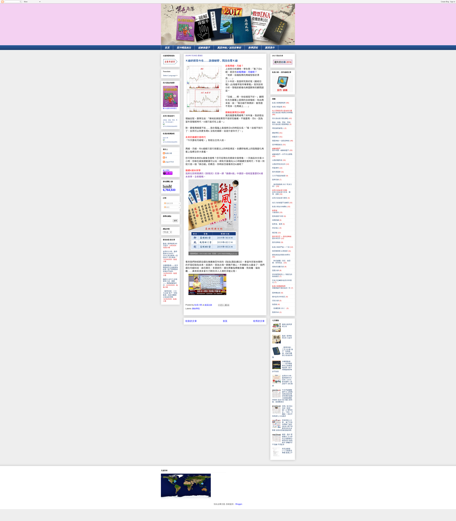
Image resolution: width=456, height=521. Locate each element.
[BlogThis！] (221, 305)
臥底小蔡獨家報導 (278, 103)
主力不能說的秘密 (278, 176)
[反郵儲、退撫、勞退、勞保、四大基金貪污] (164, 124)
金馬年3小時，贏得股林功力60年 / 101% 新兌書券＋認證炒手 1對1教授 (170, 254)
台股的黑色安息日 (278, 164)
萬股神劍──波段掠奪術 (281, 141)
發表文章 (169, 203)
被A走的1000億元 (278, 297)
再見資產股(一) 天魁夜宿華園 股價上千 (287, 451)
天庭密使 (275, 212)
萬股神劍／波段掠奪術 (229, 47)
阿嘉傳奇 (275, 168)
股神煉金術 (276, 293)
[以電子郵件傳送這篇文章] (219, 305)
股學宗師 (275, 180)
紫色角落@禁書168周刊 (281, 255)
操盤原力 (275, 137)
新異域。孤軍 (277, 224)
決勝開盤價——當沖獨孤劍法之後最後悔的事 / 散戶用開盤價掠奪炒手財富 (170, 268)
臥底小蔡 (165, 137)
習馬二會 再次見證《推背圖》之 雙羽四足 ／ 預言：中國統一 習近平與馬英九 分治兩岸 (282, 411)
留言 (168, 207)
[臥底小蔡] (164, 140)
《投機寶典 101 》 (279, 308)
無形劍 (274, 304)
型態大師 (275, 270)
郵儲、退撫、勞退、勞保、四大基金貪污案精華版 (282, 123)
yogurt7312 (169, 162)
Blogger (238, 504)
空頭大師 (275, 301)
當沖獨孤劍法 (184, 47)
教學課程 (253, 47)
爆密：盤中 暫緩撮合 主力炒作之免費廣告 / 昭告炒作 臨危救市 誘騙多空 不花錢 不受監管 (282, 439)
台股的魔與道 (277, 160)
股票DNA (275, 312)
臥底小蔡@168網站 (279, 206)
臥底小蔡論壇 (277, 107)
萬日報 (274, 233)
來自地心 (275, 228)
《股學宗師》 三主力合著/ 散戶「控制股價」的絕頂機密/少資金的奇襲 (170, 294)
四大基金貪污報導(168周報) (282, 112)
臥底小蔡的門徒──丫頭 (281, 247)
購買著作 (270, 47)
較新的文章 (191, 321)
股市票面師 (276, 172)
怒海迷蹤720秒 (277, 216)
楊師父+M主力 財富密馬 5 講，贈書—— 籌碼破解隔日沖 (170, 282)
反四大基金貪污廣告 (279, 198)
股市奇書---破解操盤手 (280, 150)
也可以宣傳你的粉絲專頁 (170, 126)
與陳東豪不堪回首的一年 (281, 288)
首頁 (167, 47)
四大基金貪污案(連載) (280, 118)
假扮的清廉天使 (278, 267)
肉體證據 (275, 220)
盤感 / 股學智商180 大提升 (287, 337)
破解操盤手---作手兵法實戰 (282, 154)
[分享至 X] (224, 305)
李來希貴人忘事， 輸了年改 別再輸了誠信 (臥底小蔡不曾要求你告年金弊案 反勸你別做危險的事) (282, 425)
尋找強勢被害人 (278, 128)
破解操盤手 (204, 47)
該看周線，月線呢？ (247, 72)
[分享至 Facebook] (226, 305)
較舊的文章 (259, 321)
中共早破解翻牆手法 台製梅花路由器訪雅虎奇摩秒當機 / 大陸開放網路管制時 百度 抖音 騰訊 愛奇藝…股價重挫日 (282, 396)
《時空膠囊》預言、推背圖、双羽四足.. (281, 262)
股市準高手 (276, 238)
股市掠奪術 (276, 242)
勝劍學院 (196, 309)
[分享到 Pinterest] (228, 305)
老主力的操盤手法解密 (280, 203)
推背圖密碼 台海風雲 (280, 251)
